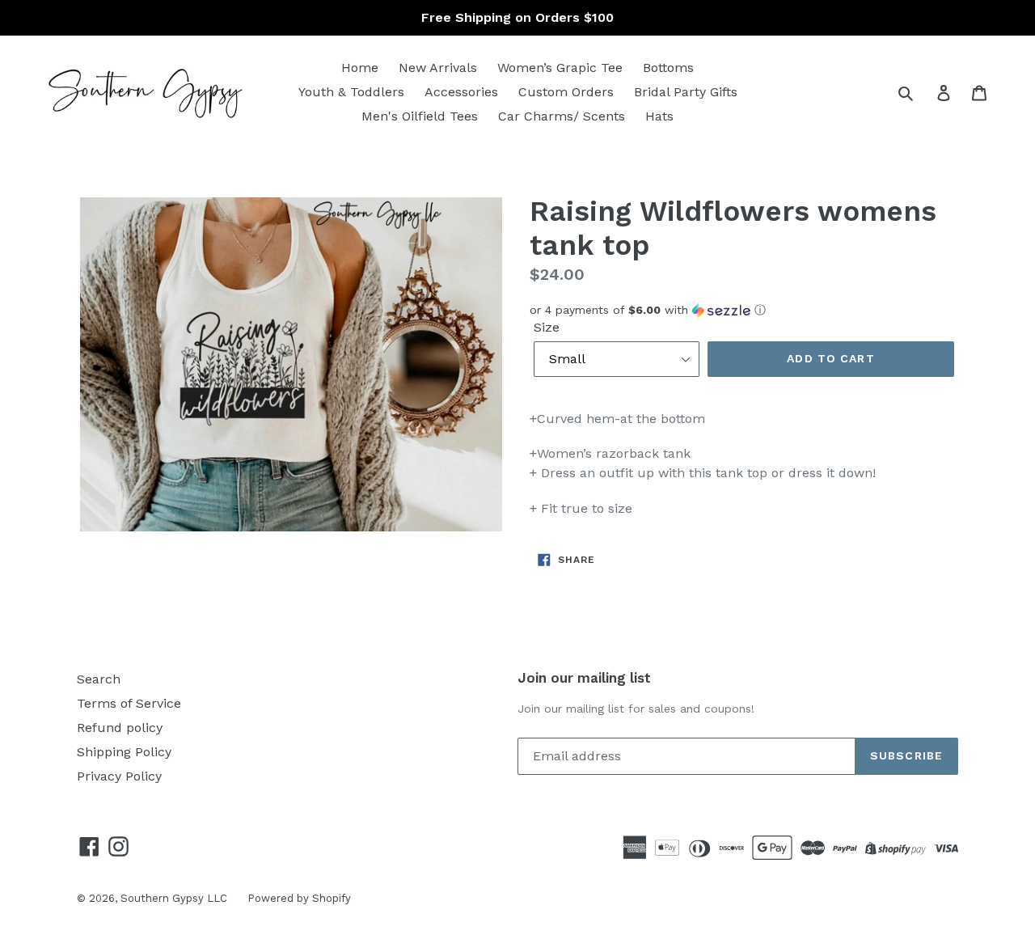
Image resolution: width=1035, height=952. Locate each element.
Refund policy (120, 727)
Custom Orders (566, 91)
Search (98, 679)
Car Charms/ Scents (561, 116)
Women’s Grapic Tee (560, 67)
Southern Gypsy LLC (173, 898)
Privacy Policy (119, 776)
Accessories (461, 91)
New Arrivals (438, 67)
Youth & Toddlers (351, 91)
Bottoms (668, 67)
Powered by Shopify (299, 898)
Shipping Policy (124, 751)
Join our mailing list (584, 678)
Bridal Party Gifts (685, 91)
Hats (659, 116)
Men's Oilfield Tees (419, 116)
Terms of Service (129, 703)
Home (359, 67)
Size (547, 327)
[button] (744, 310)
